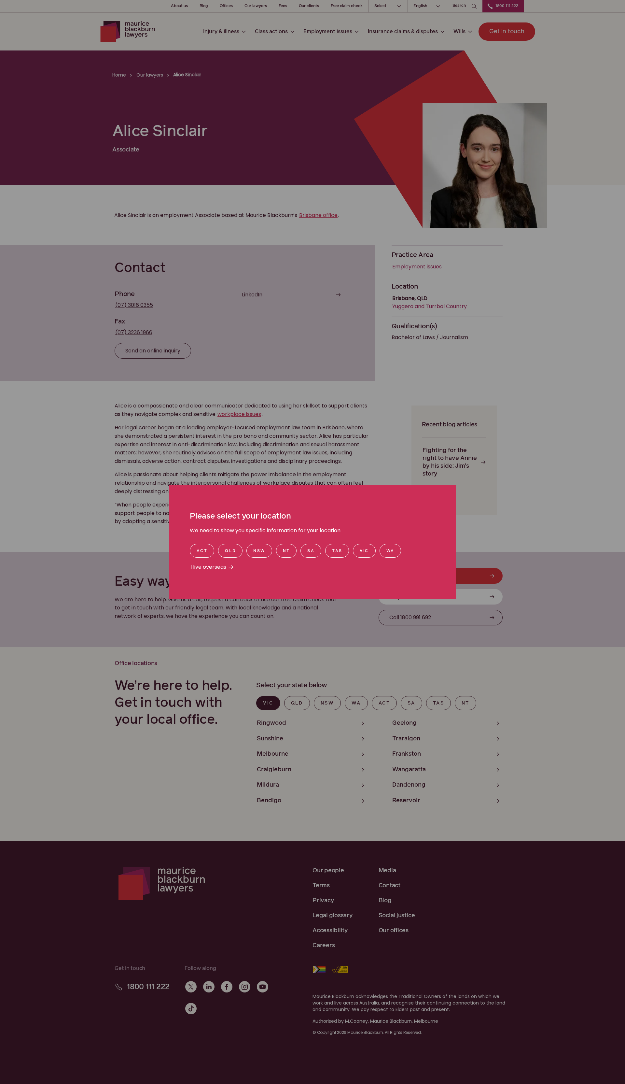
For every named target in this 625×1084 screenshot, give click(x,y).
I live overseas (208, 567)
